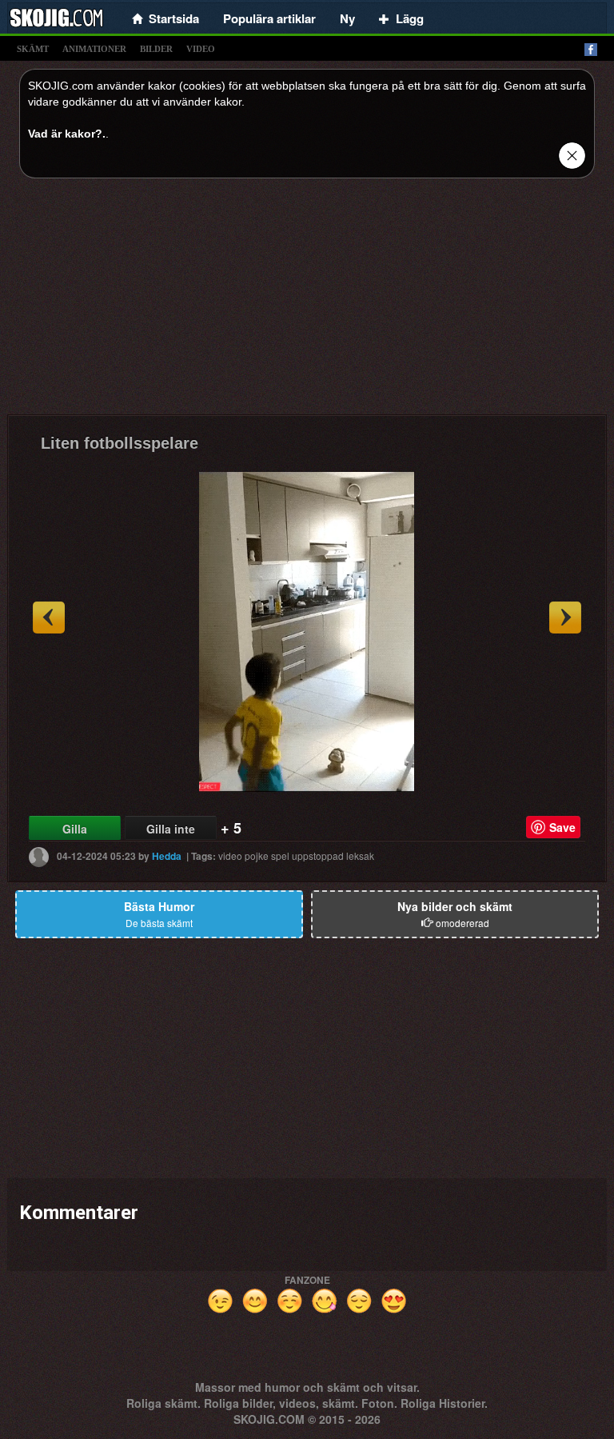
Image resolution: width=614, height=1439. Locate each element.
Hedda (166, 856)
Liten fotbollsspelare (119, 443)
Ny (347, 18)
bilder (156, 49)
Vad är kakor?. (67, 133)
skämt (33, 49)
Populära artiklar (269, 18)
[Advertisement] (307, 302)
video (200, 49)
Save (562, 827)
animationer (94, 49)
